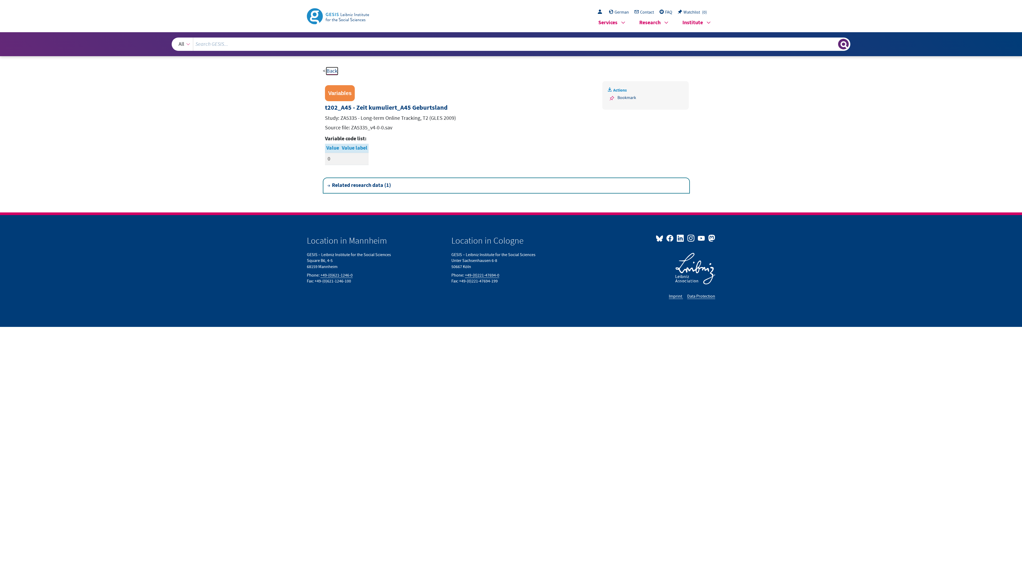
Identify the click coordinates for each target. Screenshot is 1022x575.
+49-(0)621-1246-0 (336, 275)
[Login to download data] (601, 12)
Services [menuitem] (607, 22)
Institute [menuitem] (692, 22)
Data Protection (701, 296)
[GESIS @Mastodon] (711, 238)
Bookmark (626, 97)
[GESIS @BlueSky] (660, 238)
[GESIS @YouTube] (702, 238)
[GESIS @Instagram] (691, 238)
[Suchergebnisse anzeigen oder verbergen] (843, 44)
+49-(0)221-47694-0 (482, 275)
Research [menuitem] (650, 22)
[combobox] (511, 44)
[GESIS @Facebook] (670, 238)
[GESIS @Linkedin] (680, 238)
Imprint (676, 296)
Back (332, 71)
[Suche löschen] (834, 44)
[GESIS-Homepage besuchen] (338, 15)
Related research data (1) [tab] (361, 185)
